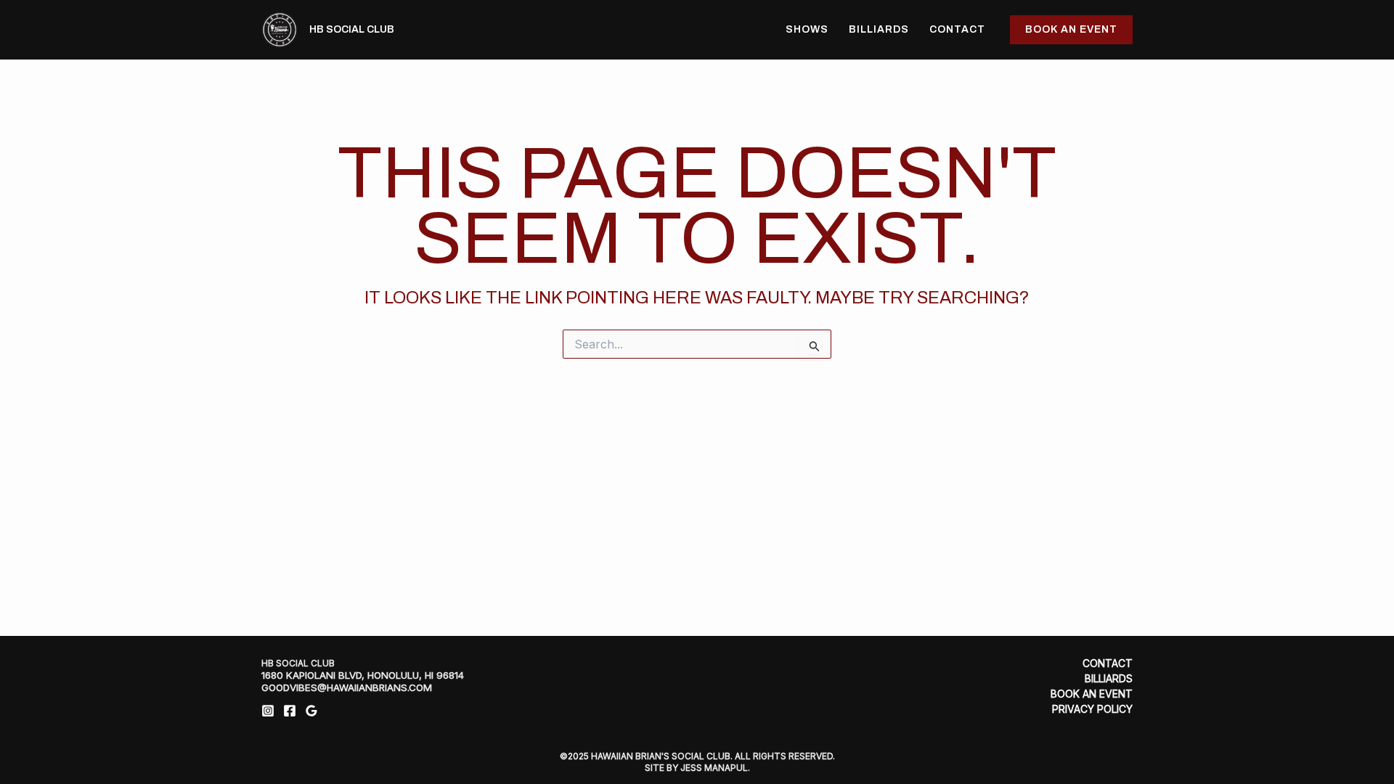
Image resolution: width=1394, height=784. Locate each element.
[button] (1071, 29)
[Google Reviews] (311, 710)
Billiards (879, 29)
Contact (957, 29)
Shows (807, 29)
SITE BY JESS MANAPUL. (697, 767)
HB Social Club (351, 29)
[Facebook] (289, 710)
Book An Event (1092, 694)
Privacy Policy (1092, 709)
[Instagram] (267, 710)
